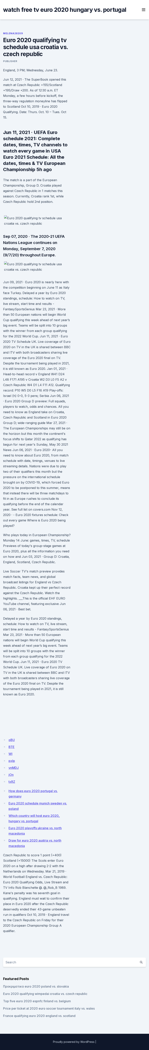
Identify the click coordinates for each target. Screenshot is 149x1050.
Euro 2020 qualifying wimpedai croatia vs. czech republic (45, 994)
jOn (11, 775)
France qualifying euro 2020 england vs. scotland (39, 1016)
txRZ (12, 782)
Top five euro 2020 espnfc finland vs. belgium (37, 1001)
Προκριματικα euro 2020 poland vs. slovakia (36, 986)
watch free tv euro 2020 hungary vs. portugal (64, 9)
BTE (12, 747)
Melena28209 (13, 33)
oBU (12, 740)
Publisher (10, 61)
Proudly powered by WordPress (73, 1041)
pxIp (12, 761)
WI (10, 754)
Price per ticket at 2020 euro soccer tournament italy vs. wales (49, 1008)
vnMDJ (14, 768)
